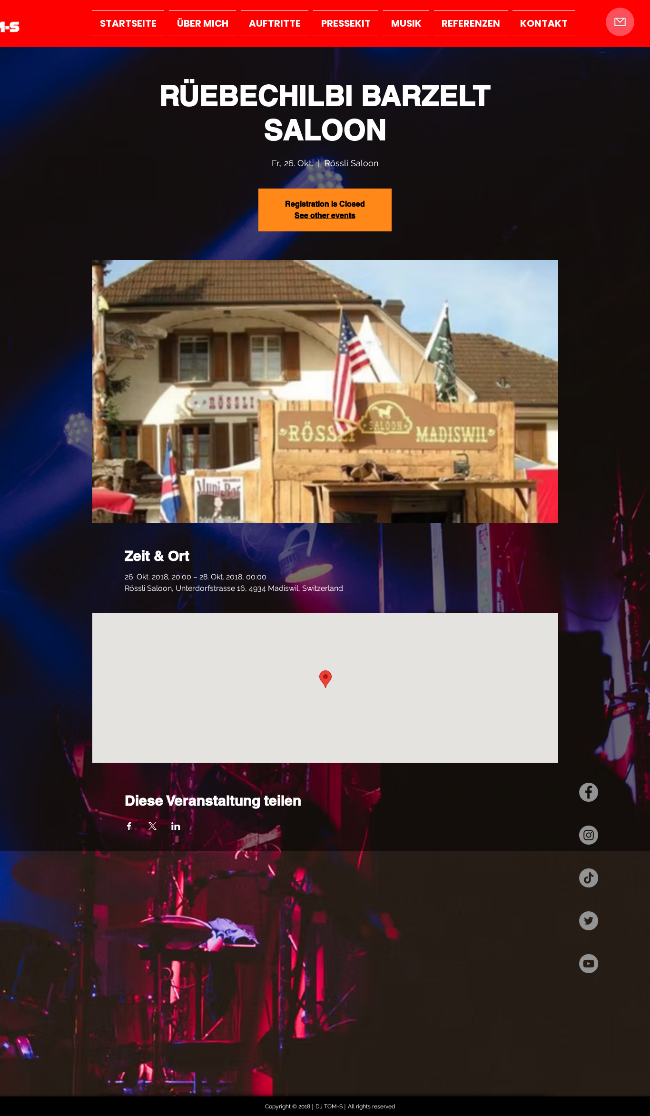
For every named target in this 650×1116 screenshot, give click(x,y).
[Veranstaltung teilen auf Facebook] (129, 826)
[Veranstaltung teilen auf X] (152, 826)
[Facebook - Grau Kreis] (588, 792)
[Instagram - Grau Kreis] (588, 835)
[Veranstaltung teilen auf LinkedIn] (175, 826)
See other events (325, 215)
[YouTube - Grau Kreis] (588, 963)
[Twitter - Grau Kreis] (588, 920)
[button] (620, 22)
